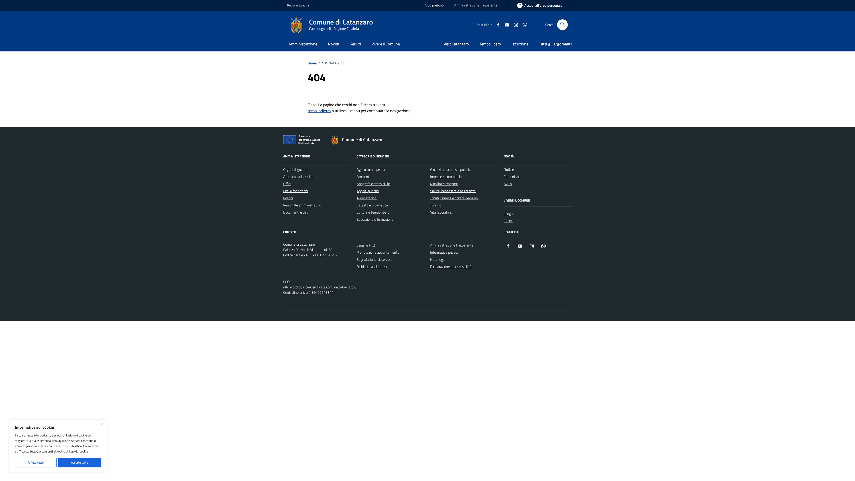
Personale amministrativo (302, 205)
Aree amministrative (298, 176)
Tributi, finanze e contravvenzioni (454, 198)
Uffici (287, 183)
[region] (58, 446)
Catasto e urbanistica (372, 205)
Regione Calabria (298, 5)
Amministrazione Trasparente (475, 5)
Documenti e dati (295, 212)
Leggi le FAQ (366, 245)
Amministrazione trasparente (451, 245)
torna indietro (319, 111)
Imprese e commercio (446, 176)
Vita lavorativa (441, 212)
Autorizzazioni (367, 198)
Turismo (435, 205)
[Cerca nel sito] (562, 24)
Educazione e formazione (375, 219)
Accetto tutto (79, 462)
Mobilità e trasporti (444, 183)
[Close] (102, 423)
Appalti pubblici (368, 191)
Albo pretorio (434, 5)
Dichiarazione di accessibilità (451, 266)
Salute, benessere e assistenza (453, 191)
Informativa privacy (444, 252)
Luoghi (508, 213)
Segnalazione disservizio (374, 259)
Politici (288, 198)
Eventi (508, 220)
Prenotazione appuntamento (378, 252)
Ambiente (364, 176)
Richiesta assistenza (372, 266)
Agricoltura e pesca (371, 169)
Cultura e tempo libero (373, 212)
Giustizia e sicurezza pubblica (451, 169)
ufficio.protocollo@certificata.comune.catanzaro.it (319, 287)
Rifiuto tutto (36, 462)
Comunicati (512, 176)
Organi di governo (296, 169)
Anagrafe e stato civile (373, 183)
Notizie (509, 169)
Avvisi (508, 183)
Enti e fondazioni (295, 191)
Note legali (438, 259)
